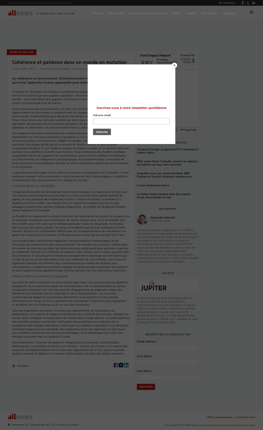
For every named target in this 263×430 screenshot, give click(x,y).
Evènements (210, 13)
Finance (98, 13)
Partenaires (116, 13)
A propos (229, 13)
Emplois (191, 13)
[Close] (174, 65)
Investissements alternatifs (148, 13)
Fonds (176, 13)
